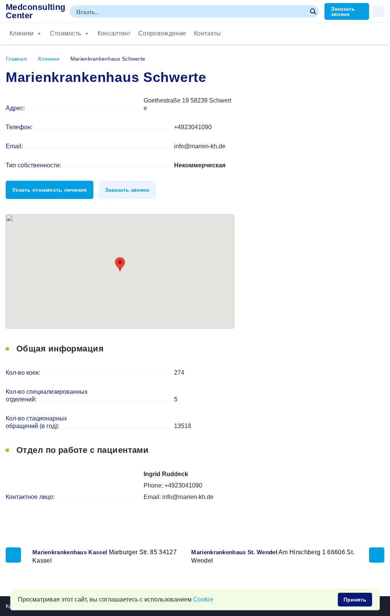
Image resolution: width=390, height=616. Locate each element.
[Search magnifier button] (312, 11)
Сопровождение (162, 33)
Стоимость (66, 33)
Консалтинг (114, 33)
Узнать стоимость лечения (49, 190)
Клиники (22, 33)
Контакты (207, 33)
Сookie (203, 599)
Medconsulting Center (36, 11)
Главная (16, 59)
